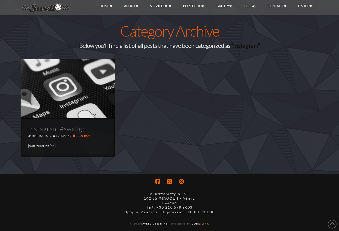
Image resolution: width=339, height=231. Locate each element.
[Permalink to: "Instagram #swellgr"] (68, 88)
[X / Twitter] (169, 181)
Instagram (82, 135)
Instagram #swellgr (56, 128)
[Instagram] (181, 181)
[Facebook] (157, 181)
